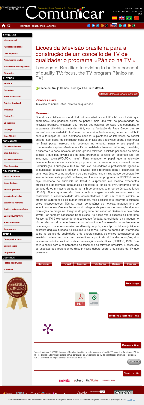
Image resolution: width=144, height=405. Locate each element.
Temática (8, 83)
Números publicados (13, 47)
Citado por (131, 264)
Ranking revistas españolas (16, 209)
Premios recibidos (12, 222)
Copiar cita (134, 361)
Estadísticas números (13, 203)
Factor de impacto (12, 176)
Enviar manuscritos (12, 96)
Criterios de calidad (12, 103)
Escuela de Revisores (13, 159)
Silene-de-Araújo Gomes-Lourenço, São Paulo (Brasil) (71, 88)
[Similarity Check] (21, 393)
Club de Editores (11, 153)
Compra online (10, 246)
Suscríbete (8, 269)
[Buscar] (9, 27)
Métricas (116, 264)
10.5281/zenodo (133, 9)
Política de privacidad (13, 263)
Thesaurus (8, 110)
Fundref (67, 264)
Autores (51, 26)
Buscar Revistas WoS (13, 216)
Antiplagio (8, 129)
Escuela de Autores (12, 146)
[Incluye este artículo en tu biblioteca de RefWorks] (92, 379)
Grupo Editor (9, 252)
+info (130, 399)
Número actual (10, 40)
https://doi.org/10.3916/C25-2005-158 (118, 94)
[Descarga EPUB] (94, 299)
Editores (25, 26)
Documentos (9, 229)
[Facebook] (89, 25)
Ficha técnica (100, 264)
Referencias (44, 264)
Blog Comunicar (11, 166)
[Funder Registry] (34, 393)
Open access (9, 123)
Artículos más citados (13, 60)
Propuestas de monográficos (16, 66)
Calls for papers (10, 53)
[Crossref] (8, 393)
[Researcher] (60, 393)
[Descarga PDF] (80, 299)
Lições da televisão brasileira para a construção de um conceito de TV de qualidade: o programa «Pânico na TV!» (86, 53)
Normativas (9, 90)
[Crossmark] (45, 393)
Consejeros (38, 26)
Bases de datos (10, 183)
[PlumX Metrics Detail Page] (47, 329)
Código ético (9, 116)
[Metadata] (136, 25)
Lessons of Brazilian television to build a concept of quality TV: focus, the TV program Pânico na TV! (87, 72)
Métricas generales (12, 189)
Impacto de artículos (13, 196)
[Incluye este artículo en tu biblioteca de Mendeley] (108, 379)
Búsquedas (9, 73)
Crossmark (82, 264)
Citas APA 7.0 (9, 136)
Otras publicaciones (13, 239)
